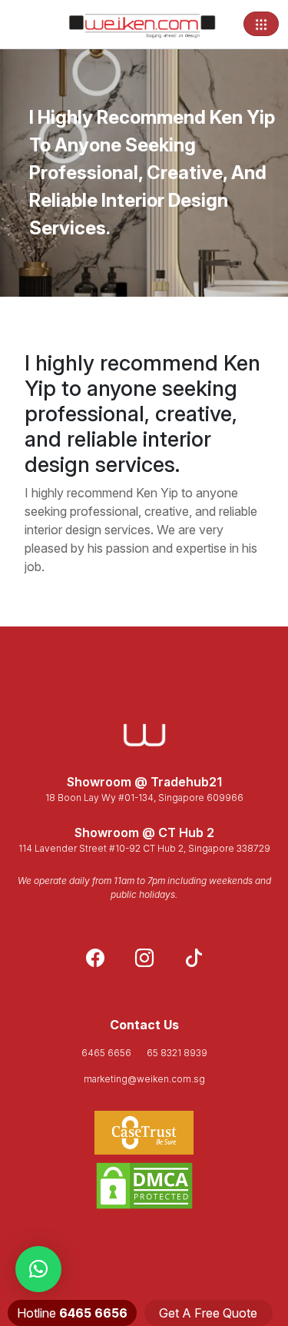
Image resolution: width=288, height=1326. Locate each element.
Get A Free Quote (208, 1313)
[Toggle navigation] (261, 24)
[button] (38, 1269)
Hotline (72, 1313)
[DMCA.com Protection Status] (144, 1186)
